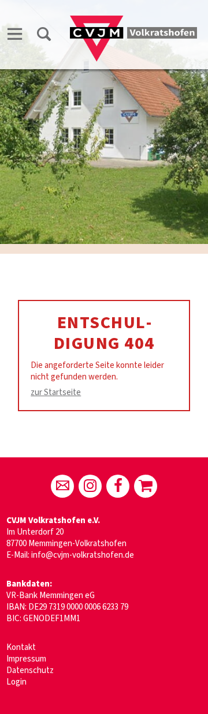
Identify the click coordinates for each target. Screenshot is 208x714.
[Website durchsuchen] (44, 36)
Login (16, 682)
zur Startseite (56, 392)
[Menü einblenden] (15, 36)
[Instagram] (90, 486)
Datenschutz (30, 670)
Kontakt (21, 647)
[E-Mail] (62, 486)
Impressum (26, 659)
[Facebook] (117, 486)
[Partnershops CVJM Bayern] (145, 486)
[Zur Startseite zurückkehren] (133, 21)
